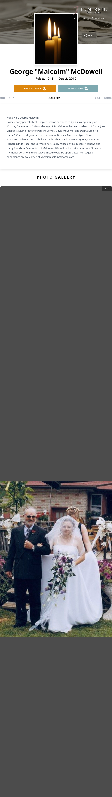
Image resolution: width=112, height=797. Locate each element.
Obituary (7, 98)
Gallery (54, 98)
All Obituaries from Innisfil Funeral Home (89, 18)
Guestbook (103, 98)
